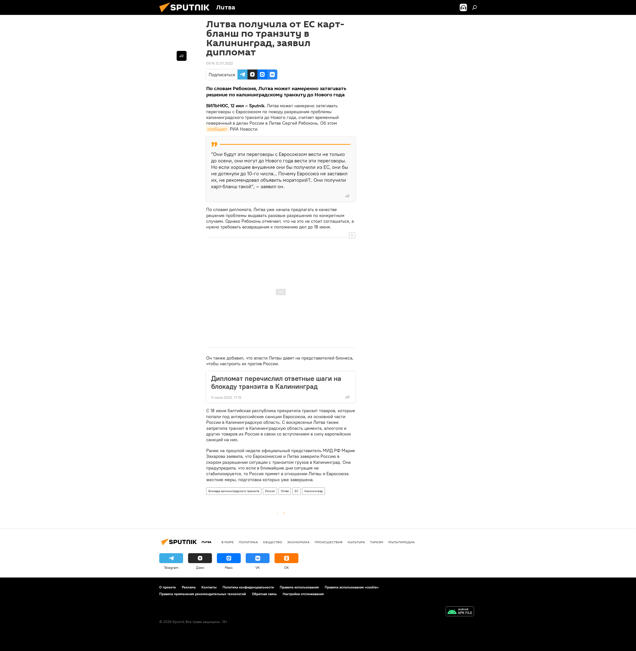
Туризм (376, 542)
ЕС (296, 491)
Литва (285, 491)
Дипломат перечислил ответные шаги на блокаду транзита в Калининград (276, 382)
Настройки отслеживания (303, 594)
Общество (272, 542)
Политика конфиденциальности (248, 587)
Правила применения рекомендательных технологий (202, 594)
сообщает (217, 129)
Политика (248, 542)
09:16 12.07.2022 (219, 63)
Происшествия (329, 542)
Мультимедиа (401, 542)
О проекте (167, 587)
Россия (270, 491)
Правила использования (299, 587)
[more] (348, 196)
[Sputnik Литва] (186, 13)
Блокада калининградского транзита (233, 491)
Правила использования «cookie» (352, 587)
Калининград (313, 491)
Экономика (298, 542)
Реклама (189, 587)
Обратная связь (264, 594)
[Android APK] (460, 611)
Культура (356, 542)
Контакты (209, 587)
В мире (227, 542)
